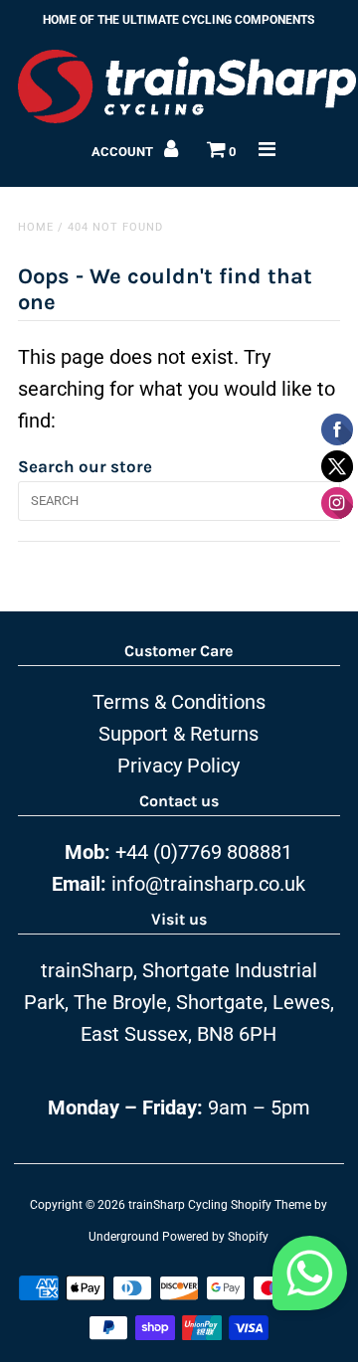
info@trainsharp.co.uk (208, 884)
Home (36, 227)
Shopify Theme (271, 1205)
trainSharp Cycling (178, 1205)
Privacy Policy (178, 765)
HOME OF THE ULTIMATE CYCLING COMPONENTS (178, 20)
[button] (309, 1278)
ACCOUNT (123, 151)
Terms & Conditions (179, 702)
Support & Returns (178, 734)
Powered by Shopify (215, 1237)
